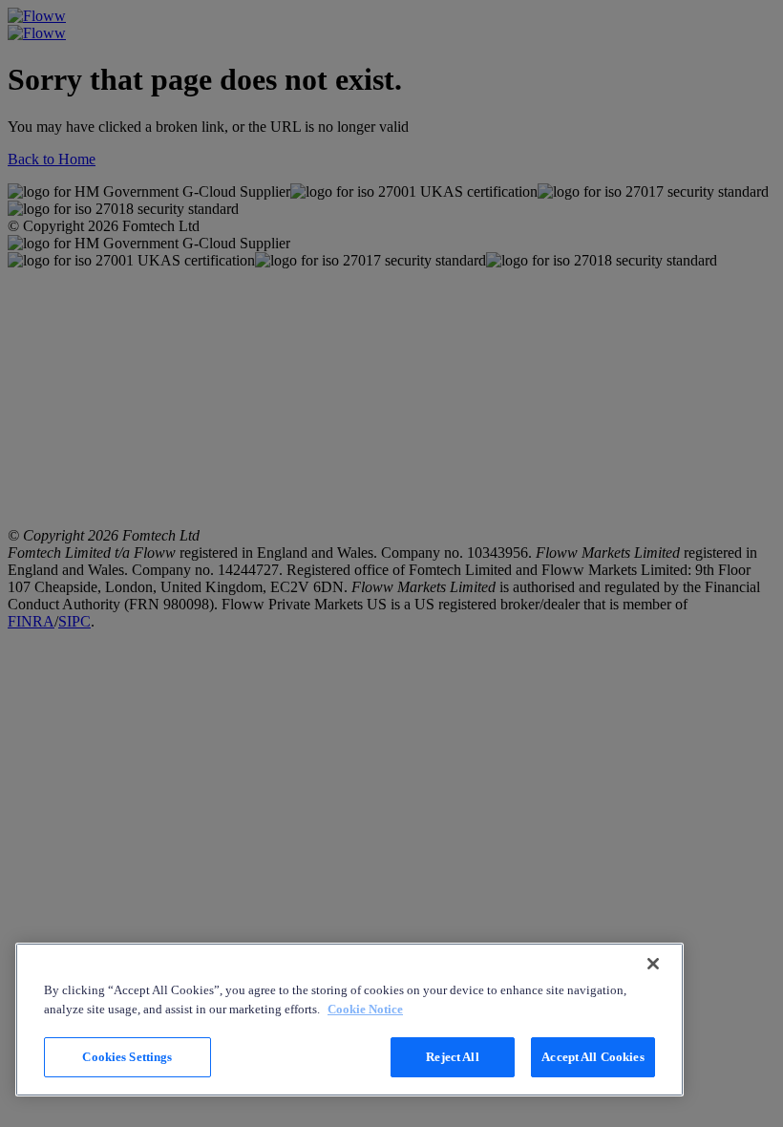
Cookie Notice (365, 1009)
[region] (349, 1019)
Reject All (452, 1057)
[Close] (653, 964)
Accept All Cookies (592, 1057)
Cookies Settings (127, 1057)
